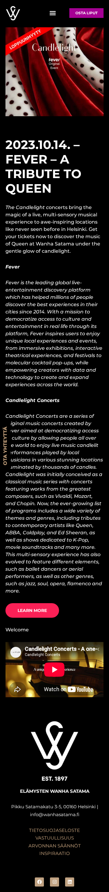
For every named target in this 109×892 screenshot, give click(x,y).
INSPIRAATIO (54, 853)
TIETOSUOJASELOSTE (54, 830)
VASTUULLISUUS (54, 838)
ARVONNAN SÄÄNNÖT (54, 846)
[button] (53, 13)
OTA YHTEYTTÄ (5, 446)
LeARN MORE (32, 610)
